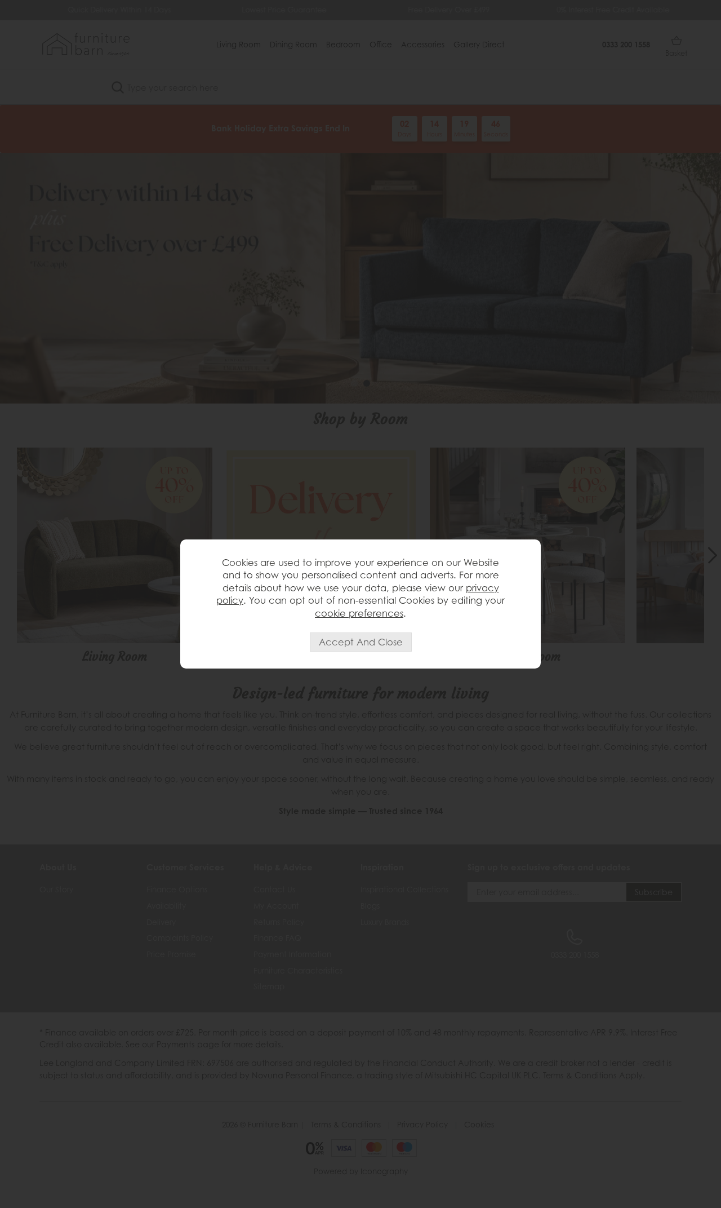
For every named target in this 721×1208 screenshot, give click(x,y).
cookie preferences (359, 613)
